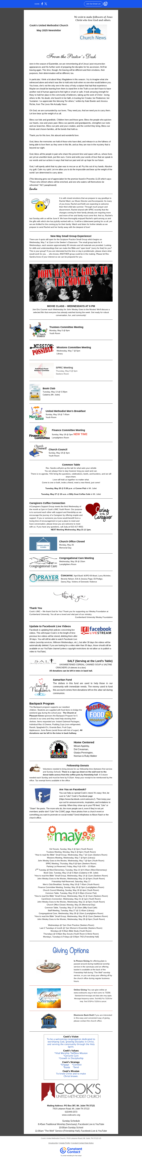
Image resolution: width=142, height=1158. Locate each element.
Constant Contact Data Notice (82, 1143)
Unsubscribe (53, 1143)
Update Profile (64, 1143)
